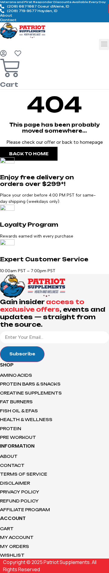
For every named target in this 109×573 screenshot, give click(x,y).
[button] (104, 44)
